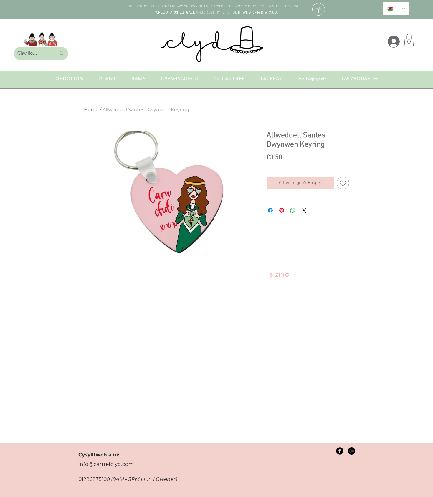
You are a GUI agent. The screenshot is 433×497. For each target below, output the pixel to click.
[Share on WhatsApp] (292, 210)
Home (91, 109)
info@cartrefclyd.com (106, 464)
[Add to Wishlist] (343, 183)
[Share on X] (304, 210)
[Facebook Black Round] (339, 451)
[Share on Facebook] (270, 210)
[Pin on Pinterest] (281, 210)
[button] (409, 40)
